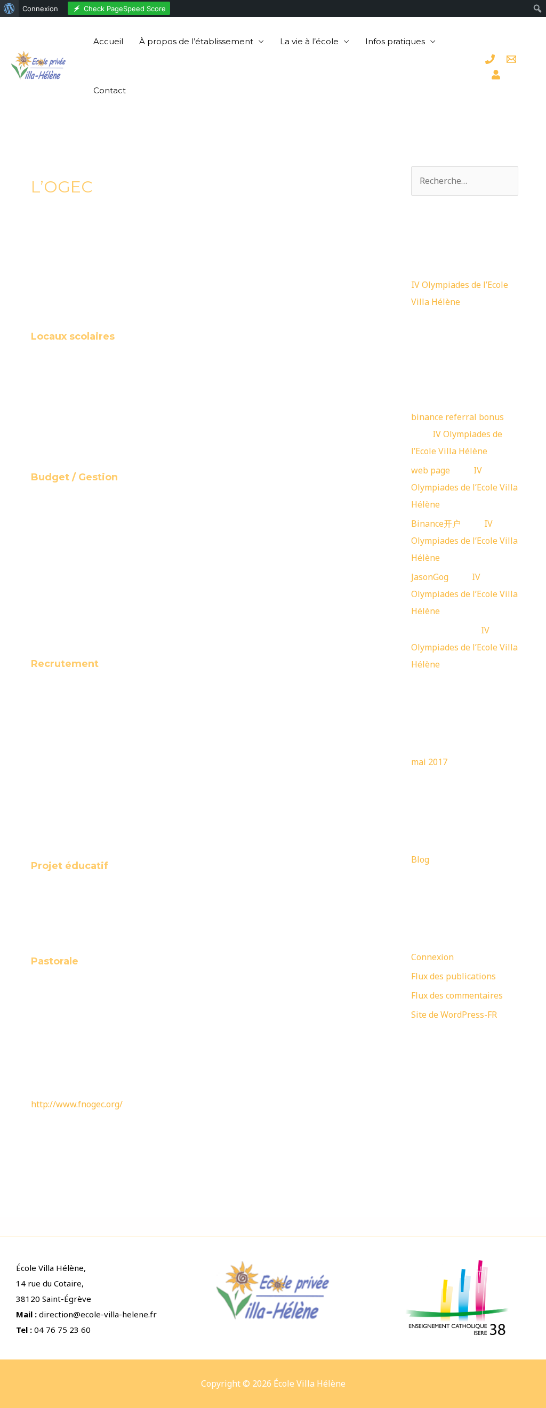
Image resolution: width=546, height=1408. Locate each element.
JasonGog (429, 577)
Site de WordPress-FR (454, 1014)
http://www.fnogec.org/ (77, 1104)
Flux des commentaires (457, 995)
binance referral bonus (457, 417)
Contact (109, 90)
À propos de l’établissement (196, 41)
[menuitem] (9, 8)
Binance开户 (436, 523)
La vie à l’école (309, 41)
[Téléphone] (490, 59)
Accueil (108, 41)
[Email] (511, 59)
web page (430, 470)
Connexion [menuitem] (40, 8)
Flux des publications (453, 976)
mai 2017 (429, 762)
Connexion (432, 957)
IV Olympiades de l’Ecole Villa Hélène (464, 487)
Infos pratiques (395, 41)
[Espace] (496, 74)
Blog (420, 859)
